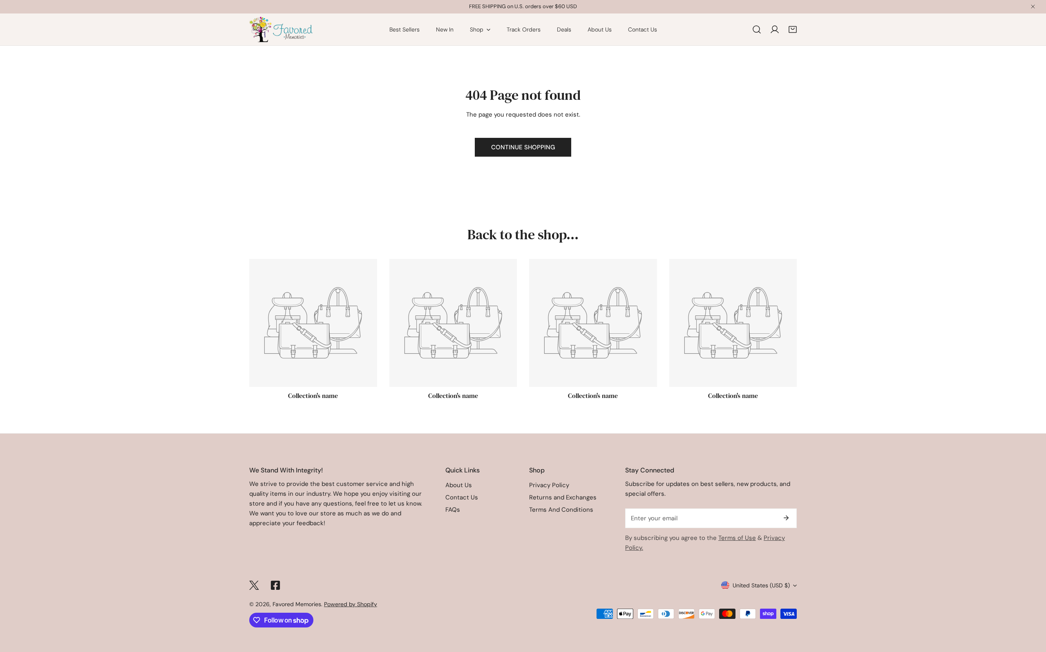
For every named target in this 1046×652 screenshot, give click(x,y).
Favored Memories (297, 604)
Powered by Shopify (350, 604)
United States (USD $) (761, 585)
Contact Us (461, 497)
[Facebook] (275, 585)
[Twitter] (254, 585)
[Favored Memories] (281, 29)
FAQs (452, 510)
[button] (793, 29)
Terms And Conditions (561, 510)
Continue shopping (523, 147)
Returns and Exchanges (563, 497)
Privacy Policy (549, 485)
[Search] (757, 29)
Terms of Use (737, 538)
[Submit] (786, 517)
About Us (458, 485)
